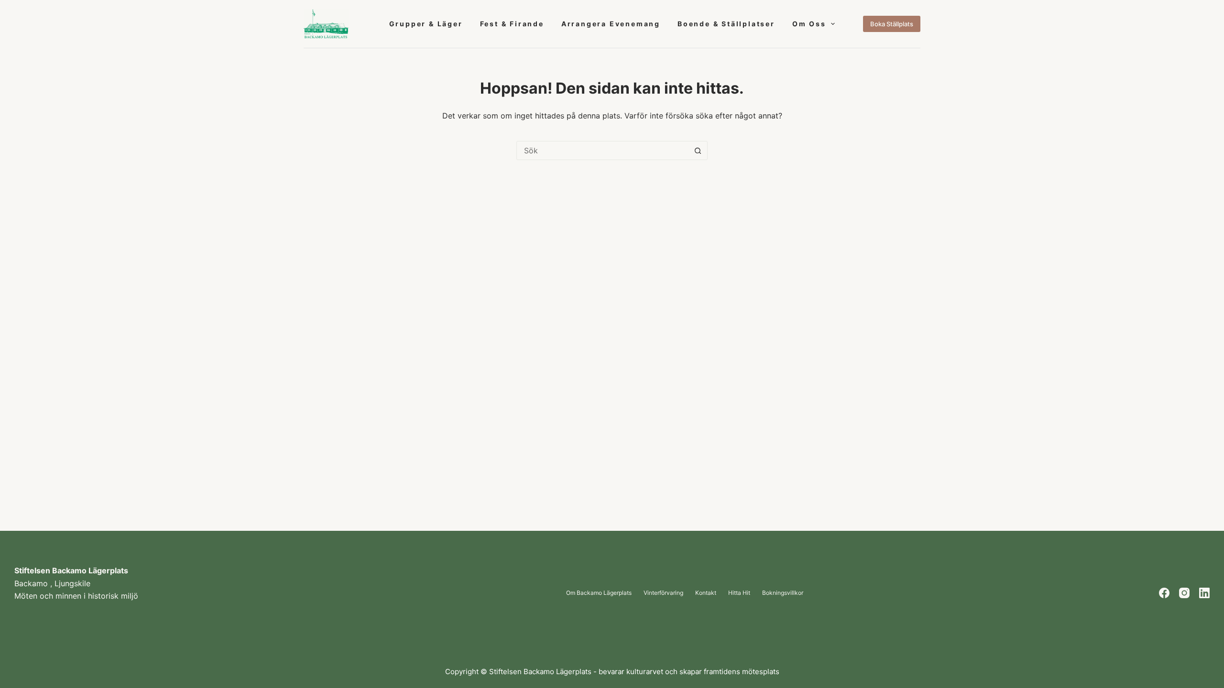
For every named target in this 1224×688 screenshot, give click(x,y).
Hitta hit (739, 593)
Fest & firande (512, 24)
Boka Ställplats (891, 24)
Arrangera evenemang (610, 24)
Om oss (809, 24)
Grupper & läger (426, 24)
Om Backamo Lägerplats (599, 593)
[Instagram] (1184, 593)
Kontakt (705, 593)
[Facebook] (1164, 593)
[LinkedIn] (1204, 593)
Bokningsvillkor (782, 593)
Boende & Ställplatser (726, 24)
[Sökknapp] (697, 150)
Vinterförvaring (663, 593)
